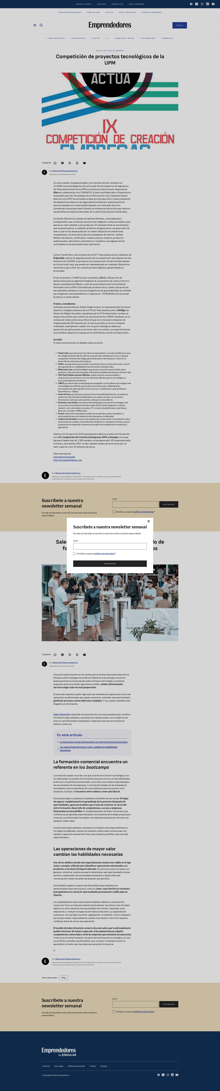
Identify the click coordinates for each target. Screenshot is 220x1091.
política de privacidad (105, 553)
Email (76, 541)
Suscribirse (110, 563)
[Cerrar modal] (148, 521)
